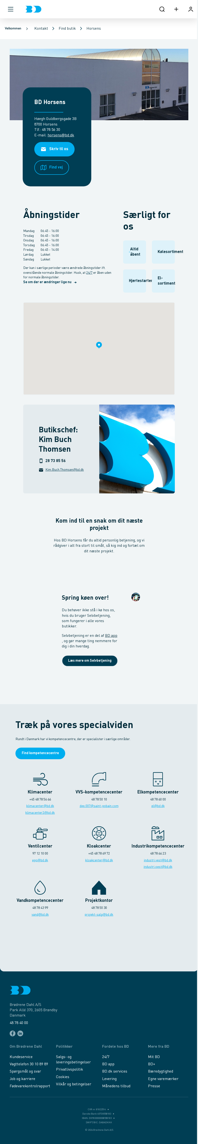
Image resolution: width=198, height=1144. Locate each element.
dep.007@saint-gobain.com (99, 806)
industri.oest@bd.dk (158, 867)
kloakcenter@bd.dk (99, 860)
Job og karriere (22, 1079)
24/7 (89, 272)
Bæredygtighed (160, 1072)
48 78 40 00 (19, 1023)
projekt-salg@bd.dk (99, 914)
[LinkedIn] (20, 1033)
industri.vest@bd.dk (158, 860)
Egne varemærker (163, 1079)
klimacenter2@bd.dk (40, 812)
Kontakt (41, 29)
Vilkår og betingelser (73, 1084)
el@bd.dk (158, 806)
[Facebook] (12, 1033)
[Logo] (33, 9)
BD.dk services (114, 1072)
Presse (154, 1086)
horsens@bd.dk (61, 135)
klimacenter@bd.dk (40, 806)
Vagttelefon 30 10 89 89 (29, 1064)
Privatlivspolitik (69, 1070)
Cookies (62, 1077)
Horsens (93, 29)
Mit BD (154, 1057)
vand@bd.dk (40, 914)
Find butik (67, 29)
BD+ (151, 1064)
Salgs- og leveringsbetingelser (73, 1059)
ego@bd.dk (40, 860)
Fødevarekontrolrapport (30, 1086)
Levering (109, 1079)
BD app (111, 636)
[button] (10, 9)
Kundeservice (21, 1057)
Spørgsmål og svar (25, 1072)
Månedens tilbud (116, 1086)
